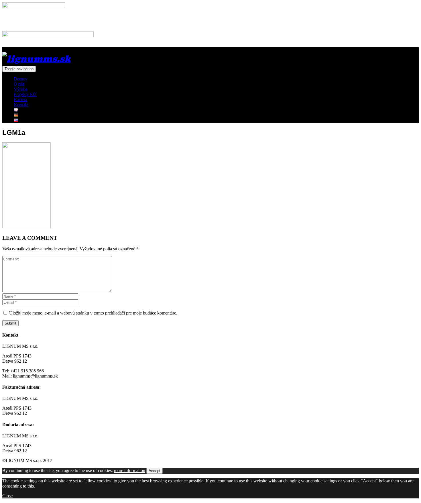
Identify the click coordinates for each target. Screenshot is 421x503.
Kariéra (20, 99)
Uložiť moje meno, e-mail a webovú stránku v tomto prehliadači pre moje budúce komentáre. (93, 313)
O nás (19, 84)
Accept (154, 471)
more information (129, 470)
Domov (20, 78)
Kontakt (21, 104)
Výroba (20, 89)
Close (7, 495)
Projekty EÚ (25, 94)
